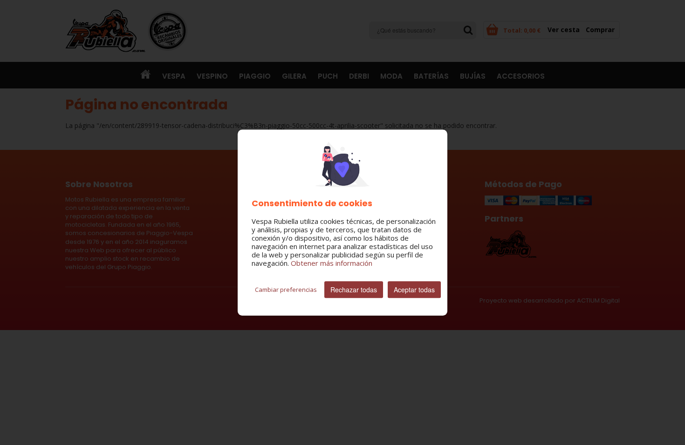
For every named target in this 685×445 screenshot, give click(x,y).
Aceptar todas (414, 289)
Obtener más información (331, 263)
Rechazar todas (353, 289)
